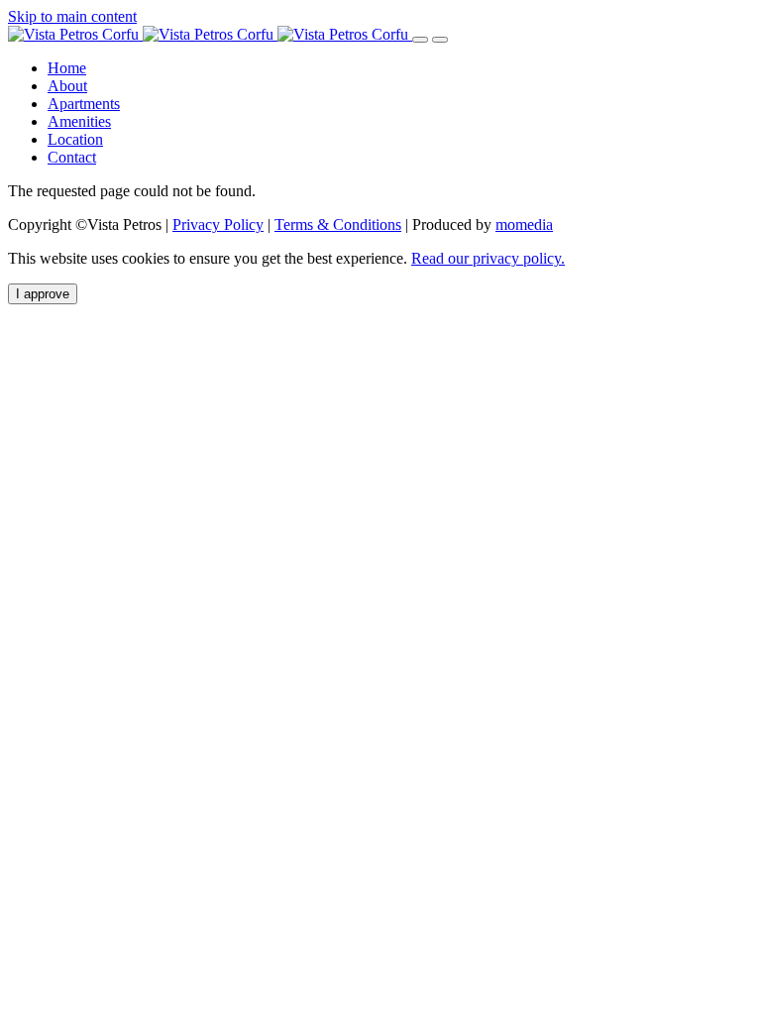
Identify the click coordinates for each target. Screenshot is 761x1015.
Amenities (79, 121)
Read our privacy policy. (488, 258)
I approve (42, 293)
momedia (524, 224)
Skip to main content (72, 16)
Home (67, 67)
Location (75, 139)
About (67, 85)
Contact (72, 157)
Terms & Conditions (337, 224)
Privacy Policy (218, 224)
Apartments (84, 103)
